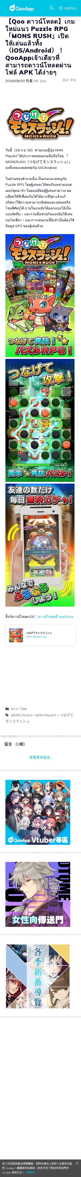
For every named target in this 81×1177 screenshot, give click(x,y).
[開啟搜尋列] (51, 8)
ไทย (24, 709)
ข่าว (14, 709)
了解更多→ (31, 1172)
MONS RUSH (21, 715)
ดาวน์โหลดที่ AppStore (55, 616)
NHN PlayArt (45, 715)
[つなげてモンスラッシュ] (40, 635)
